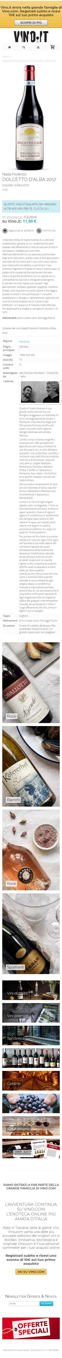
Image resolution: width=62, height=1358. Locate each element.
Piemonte (24, 341)
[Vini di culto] (31, 982)
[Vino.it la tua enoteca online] (31, 36)
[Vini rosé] (31, 811)
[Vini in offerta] (31, 1050)
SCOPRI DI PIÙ (31, 22)
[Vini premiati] (31, 1004)
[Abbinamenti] (31, 1117)
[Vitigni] (31, 1095)
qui (46, 209)
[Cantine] (31, 1072)
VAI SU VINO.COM (31, 1272)
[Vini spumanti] (31, 895)
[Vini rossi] (31, 644)
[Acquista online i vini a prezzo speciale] (31, 1319)
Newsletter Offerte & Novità (31, 1296)
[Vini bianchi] (31, 727)
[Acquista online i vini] (31, 1140)
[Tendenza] (31, 1027)
